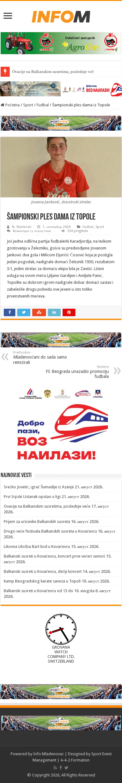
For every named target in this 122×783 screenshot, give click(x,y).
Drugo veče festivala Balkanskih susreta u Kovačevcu (50, 531)
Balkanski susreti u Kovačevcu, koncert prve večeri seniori (54, 556)
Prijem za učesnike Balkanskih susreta (37, 521)
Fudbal (43, 105)
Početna (12, 105)
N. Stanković (22, 227)
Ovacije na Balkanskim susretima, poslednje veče (54, 71)
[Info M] (61, 15)
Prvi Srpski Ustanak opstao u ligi (32, 496)
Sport (28, 105)
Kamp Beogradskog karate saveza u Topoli (42, 581)
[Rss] (55, 767)
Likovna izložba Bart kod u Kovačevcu (37, 546)
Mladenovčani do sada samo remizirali (40, 357)
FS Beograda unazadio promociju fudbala (77, 372)
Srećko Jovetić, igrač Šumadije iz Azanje (39, 487)
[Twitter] (66, 767)
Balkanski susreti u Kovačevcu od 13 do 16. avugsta (49, 590)
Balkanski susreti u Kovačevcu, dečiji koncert (43, 571)
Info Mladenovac (48, 754)
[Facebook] (61, 767)
